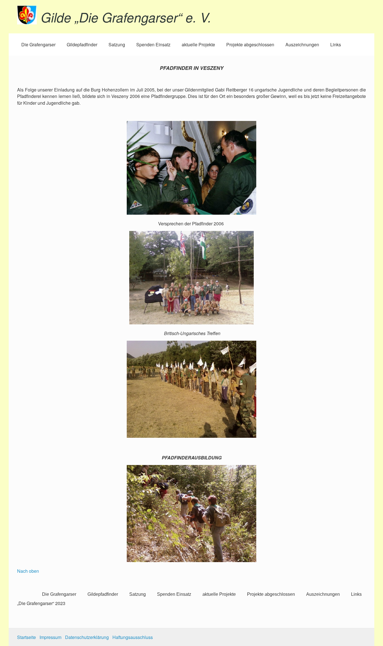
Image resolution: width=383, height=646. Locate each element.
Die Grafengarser (38, 44)
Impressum (50, 637)
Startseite (26, 637)
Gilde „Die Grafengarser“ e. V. (126, 17)
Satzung (117, 44)
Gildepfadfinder (82, 44)
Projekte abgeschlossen (250, 44)
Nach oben (28, 571)
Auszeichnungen (302, 44)
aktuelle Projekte (198, 44)
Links (335, 44)
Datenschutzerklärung (87, 637)
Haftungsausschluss (132, 637)
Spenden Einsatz (153, 44)
